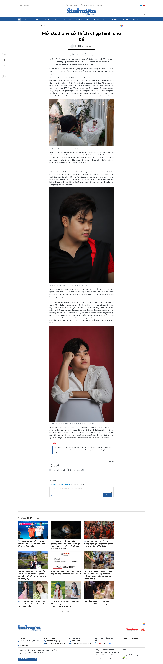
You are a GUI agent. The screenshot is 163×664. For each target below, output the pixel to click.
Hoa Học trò (101, 5)
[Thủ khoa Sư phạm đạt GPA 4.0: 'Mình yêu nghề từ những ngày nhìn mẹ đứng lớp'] (66, 590)
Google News (121, 25)
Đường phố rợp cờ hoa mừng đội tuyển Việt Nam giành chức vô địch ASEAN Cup (98, 543)
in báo (86, 54)
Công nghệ (96, 19)
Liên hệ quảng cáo (51, 638)
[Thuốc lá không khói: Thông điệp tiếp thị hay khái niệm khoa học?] (66, 560)
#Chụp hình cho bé (57, 470)
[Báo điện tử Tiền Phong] (132, 629)
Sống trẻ (37, 19)
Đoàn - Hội (28, 19)
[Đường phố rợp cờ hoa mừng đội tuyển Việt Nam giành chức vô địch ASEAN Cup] (99, 530)
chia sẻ (73, 54)
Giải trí (70, 19)
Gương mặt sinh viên (82, 19)
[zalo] (111, 643)
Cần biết (135, 19)
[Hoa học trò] (143, 629)
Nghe (4, 55)
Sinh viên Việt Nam (29, 628)
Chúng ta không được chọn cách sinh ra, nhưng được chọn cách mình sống (32, 603)
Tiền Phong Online (71, 5)
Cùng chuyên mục (28, 518)
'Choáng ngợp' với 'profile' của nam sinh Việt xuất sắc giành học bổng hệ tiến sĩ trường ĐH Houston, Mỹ (32, 575)
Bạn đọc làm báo (28, 659)
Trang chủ (19, 19)
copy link (81, 54)
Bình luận (4, 71)
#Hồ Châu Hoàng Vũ (75, 470)
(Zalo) (58, 641)
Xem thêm (143, 19)
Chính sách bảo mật (130, 638)
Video (104, 19)
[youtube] (144, 5)
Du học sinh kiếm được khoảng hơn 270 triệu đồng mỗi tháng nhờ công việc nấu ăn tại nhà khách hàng (98, 575)
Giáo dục (46, 19)
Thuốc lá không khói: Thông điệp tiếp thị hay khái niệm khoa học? (66, 572)
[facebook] (141, 5)
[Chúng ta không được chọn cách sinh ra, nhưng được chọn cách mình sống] (33, 590)
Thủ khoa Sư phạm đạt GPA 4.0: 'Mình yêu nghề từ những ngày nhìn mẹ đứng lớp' (65, 603)
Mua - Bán (126, 19)
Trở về (4, 76)
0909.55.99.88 (51, 641)
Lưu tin (4, 65)
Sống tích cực (114, 19)
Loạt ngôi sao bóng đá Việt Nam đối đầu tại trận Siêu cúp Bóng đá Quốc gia (31, 543)
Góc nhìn (56, 19)
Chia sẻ (4, 60)
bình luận (90, 54)
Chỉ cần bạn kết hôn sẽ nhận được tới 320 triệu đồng (97, 602)
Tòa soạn (21, 638)
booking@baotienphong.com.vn (55, 643)
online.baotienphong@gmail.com (81, 643)
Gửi (107, 495)
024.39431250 (24, 645)
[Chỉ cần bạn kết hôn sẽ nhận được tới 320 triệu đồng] (99, 590)
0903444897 (75, 641)
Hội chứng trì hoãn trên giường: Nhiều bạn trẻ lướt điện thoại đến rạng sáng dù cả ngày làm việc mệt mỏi (65, 545)
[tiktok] (106, 643)
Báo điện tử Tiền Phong (81, 12)
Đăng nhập (53, 484)
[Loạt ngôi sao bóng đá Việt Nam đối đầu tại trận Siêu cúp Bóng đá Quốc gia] (33, 530)
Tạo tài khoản (65, 484)
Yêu (63, 19)
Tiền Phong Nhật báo (87, 5)
